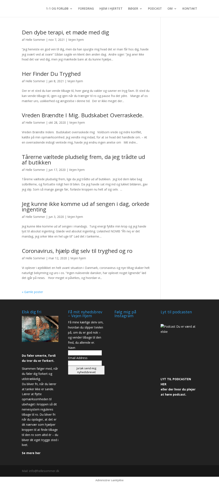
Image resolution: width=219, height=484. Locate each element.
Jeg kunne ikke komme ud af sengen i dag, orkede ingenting (85, 206)
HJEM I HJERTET (111, 8)
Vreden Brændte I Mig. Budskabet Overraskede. (83, 115)
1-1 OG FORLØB (57, 8)
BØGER (133, 8)
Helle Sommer (35, 40)
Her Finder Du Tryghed (51, 74)
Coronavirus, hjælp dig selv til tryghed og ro (77, 251)
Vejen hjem (76, 40)
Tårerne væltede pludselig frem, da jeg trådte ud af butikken (83, 159)
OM (170, 8)
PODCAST (155, 8)
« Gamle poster (32, 292)
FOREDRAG (86, 8)
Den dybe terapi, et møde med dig (65, 32)
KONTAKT (189, 8)
